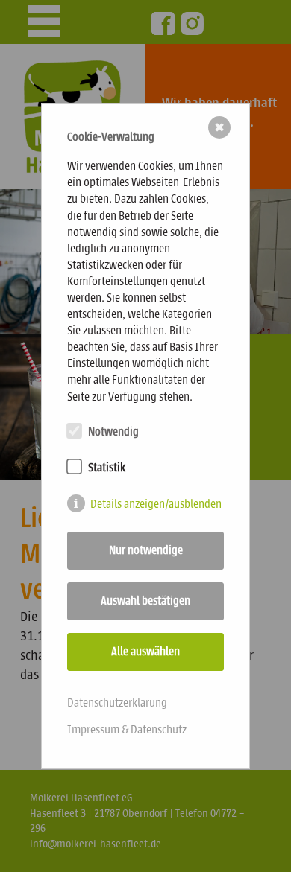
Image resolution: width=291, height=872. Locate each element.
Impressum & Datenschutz (127, 729)
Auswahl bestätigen (145, 600)
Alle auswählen (145, 651)
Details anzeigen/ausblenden (156, 503)
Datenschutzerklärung (117, 702)
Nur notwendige (146, 550)
